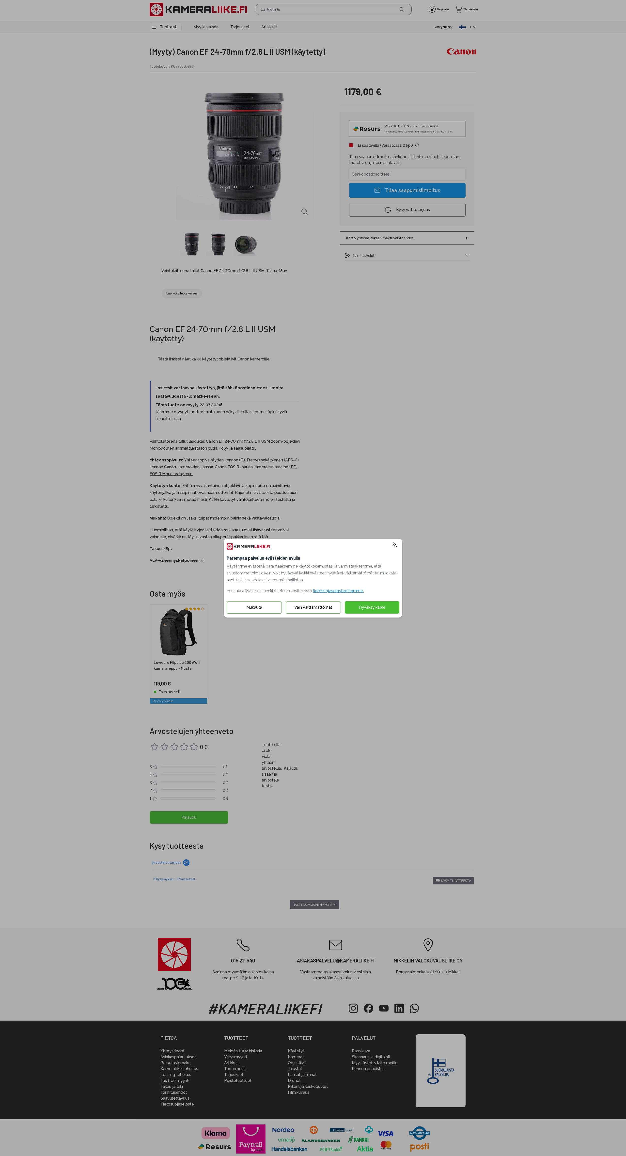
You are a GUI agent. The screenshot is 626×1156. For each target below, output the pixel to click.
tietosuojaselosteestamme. (338, 590)
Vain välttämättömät (313, 607)
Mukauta (254, 607)
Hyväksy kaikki (372, 607)
